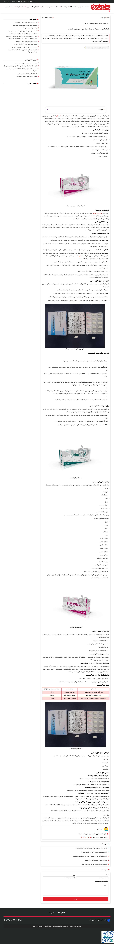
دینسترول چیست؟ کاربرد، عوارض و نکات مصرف (96, 860)
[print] (81, 837)
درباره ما (52, 912)
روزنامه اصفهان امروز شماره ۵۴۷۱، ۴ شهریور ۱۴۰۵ (26, 23)
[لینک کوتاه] (85, 837)
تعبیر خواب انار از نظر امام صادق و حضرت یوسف (26, 63)
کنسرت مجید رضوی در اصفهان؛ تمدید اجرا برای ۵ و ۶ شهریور (23, 34)
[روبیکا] (21, 2)
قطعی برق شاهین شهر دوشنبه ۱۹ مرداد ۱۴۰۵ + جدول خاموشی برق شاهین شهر (21, 70)
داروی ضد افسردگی (83, 834)
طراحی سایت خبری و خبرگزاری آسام (98, 920)
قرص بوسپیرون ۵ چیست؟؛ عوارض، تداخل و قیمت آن (94, 865)
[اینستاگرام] (31, 2)
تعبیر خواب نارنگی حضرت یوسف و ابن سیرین (27, 74)
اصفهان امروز (58, 926)
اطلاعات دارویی (99, 834)
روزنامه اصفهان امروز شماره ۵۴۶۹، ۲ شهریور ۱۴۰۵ (25, 44)
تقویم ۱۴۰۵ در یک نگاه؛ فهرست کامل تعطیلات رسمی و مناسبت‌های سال (20, 66)
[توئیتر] (29, 2)
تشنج (80, 256)
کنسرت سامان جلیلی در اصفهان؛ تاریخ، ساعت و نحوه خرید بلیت (22, 31)
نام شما (106, 875)
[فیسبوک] (87, 837)
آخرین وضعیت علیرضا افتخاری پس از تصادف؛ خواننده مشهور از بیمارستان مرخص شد (22, 51)
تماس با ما (61, 912)
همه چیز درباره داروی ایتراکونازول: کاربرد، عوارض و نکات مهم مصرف (91, 848)
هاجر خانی (100, 829)
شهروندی (7, 7)
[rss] (33, 2)
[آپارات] (19, 2)
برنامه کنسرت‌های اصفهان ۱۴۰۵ (30, 28)
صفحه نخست (85, 7)
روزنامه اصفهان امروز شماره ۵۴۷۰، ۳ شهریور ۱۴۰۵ (26, 41)
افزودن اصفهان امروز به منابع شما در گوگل (97, 47)
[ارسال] (83, 837)
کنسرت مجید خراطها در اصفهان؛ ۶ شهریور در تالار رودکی (24, 47)
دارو (105, 834)
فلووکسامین (92, 834)
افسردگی (58, 116)
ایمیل (74, 875)
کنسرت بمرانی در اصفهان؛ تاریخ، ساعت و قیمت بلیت (25, 25)
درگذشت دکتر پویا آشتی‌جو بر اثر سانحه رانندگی (26, 76)
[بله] (16, 2)
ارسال (75, 899)
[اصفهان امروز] (100, 7)
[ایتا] (24, 2)
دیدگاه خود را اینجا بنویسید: (101, 881)
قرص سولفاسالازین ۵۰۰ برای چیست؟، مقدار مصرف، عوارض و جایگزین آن (90, 856)
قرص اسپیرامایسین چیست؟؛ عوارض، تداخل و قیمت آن (94, 852)
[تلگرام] (26, 2)
